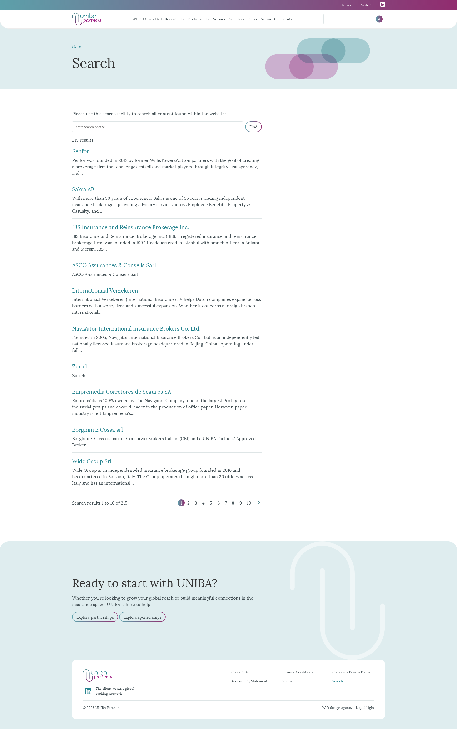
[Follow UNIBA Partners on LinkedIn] (380, 4)
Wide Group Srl (91, 460)
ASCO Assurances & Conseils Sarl (114, 264)
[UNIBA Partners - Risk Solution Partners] (86, 19)
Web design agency (337, 707)
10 (249, 502)
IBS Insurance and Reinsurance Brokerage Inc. (130, 226)
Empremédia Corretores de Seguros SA (121, 391)
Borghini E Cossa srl (97, 429)
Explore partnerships (95, 617)
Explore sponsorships (142, 617)
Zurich (80, 366)
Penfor (80, 150)
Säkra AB (83, 188)
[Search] (379, 18)
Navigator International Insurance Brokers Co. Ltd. (136, 328)
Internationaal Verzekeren (105, 290)
